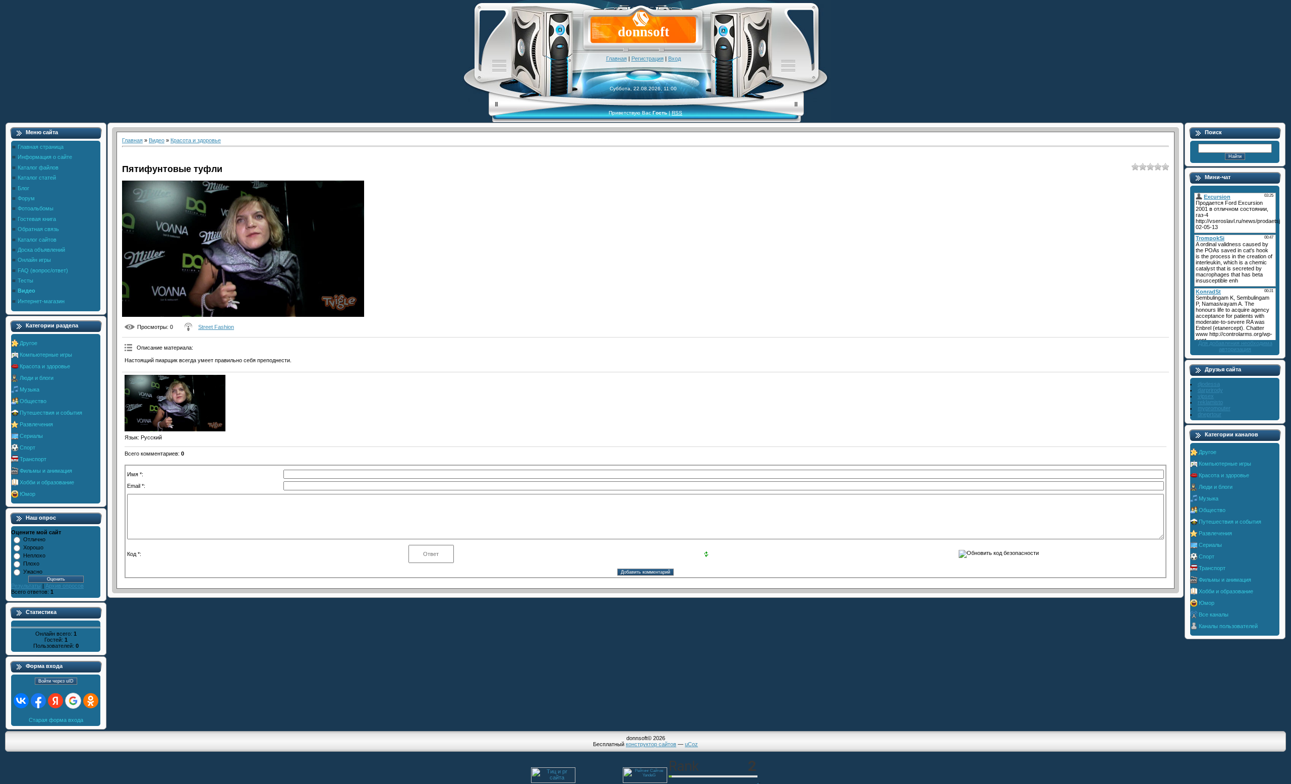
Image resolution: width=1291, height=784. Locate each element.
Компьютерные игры (46, 355)
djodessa (1209, 384)
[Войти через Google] (73, 701)
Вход (674, 58)
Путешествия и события (51, 413)
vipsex (1206, 396)
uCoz (691, 744)
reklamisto (1210, 402)
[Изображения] (175, 403)
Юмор (27, 494)
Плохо (31, 564)
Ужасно (32, 572)
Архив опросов (64, 586)
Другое (28, 343)
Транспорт (33, 459)
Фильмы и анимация (46, 471)
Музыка (29, 389)
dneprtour (1209, 414)
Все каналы (1213, 614)
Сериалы (31, 436)
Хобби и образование (47, 482)
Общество (33, 401)
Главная (616, 58)
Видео (156, 140)
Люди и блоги (36, 378)
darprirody (1210, 390)
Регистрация (647, 58)
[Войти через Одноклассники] (90, 700)
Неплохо (34, 555)
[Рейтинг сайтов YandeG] (645, 781)
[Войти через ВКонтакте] (21, 700)
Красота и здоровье (45, 366)
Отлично (34, 539)
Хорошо (33, 547)
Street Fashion (216, 327)
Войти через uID (56, 681)
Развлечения (36, 424)
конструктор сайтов (651, 744)
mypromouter (1214, 408)
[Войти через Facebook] (38, 700)
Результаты (26, 586)
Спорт (27, 447)
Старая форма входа (56, 720)
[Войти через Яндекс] (55, 700)
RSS (677, 113)
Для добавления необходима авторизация (1235, 346)
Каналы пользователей (1228, 626)
